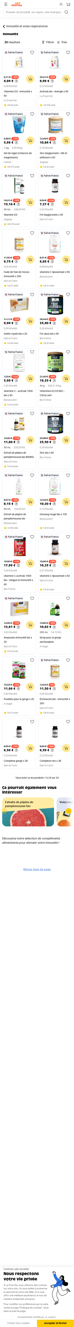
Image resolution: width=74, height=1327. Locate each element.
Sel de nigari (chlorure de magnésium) (18, 155)
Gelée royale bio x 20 (15, 334)
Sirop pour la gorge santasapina (50, 639)
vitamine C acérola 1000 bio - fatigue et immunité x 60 (18, 580)
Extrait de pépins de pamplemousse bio (15, 516)
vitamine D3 (10, 215)
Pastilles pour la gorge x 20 (19, 699)
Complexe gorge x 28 (16, 761)
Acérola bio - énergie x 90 (54, 91)
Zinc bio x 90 (47, 453)
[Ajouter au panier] (30, 79)
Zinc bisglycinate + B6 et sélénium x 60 (53, 155)
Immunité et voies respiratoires (27, 26)
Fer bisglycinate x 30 (51, 215)
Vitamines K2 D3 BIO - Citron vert (52, 393)
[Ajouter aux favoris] (32, 52)
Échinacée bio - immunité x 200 (55, 701)
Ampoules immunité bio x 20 (18, 639)
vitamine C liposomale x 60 (55, 576)
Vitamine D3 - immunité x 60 (18, 93)
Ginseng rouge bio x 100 (53, 514)
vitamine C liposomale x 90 (55, 272)
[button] (68, 811)
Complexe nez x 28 (50, 761)
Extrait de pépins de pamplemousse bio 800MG (19, 455)
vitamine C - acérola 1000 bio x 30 (18, 393)
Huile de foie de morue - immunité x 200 (17, 274)
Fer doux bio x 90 (49, 334)
